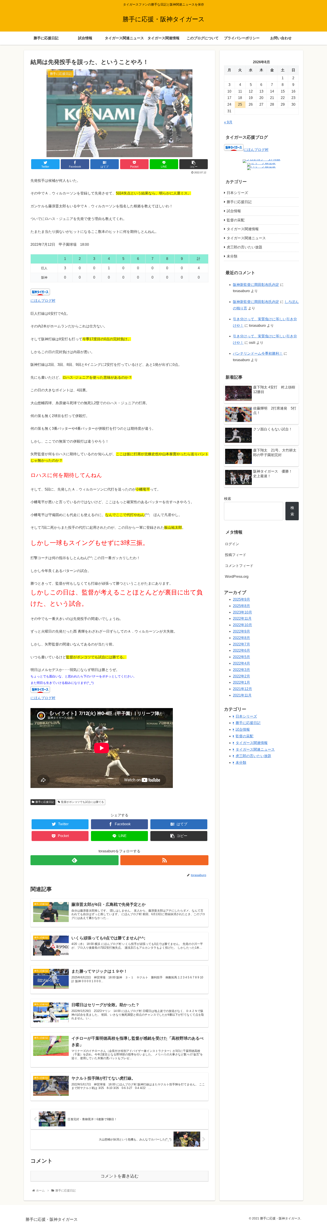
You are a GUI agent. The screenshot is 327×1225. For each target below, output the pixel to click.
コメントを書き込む (120, 1176)
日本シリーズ (237, 193)
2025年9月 (241, 599)
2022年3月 (241, 670)
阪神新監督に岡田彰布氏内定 (256, 285)
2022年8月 (241, 638)
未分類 (232, 256)
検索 (227, 499)
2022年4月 (241, 663)
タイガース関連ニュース (246, 238)
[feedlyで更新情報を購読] (74, 860)
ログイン (232, 544)
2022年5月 (241, 657)
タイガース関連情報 (243, 229)
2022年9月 (241, 631)
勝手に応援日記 (44, 801)
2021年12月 (242, 689)
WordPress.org (236, 576)
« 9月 (228, 122)
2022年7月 (241, 644)
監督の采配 (235, 220)
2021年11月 (242, 695)
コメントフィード (239, 566)
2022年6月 (241, 651)
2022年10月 (242, 625)
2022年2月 (241, 676)
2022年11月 (242, 619)
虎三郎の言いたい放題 (244, 247)
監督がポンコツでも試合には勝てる (82, 801)
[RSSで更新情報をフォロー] (164, 860)
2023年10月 (242, 612)
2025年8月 (241, 606)
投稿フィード (235, 555)
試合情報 (234, 211)
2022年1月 (241, 683)
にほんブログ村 (42, 301)
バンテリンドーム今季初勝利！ (258, 353)
